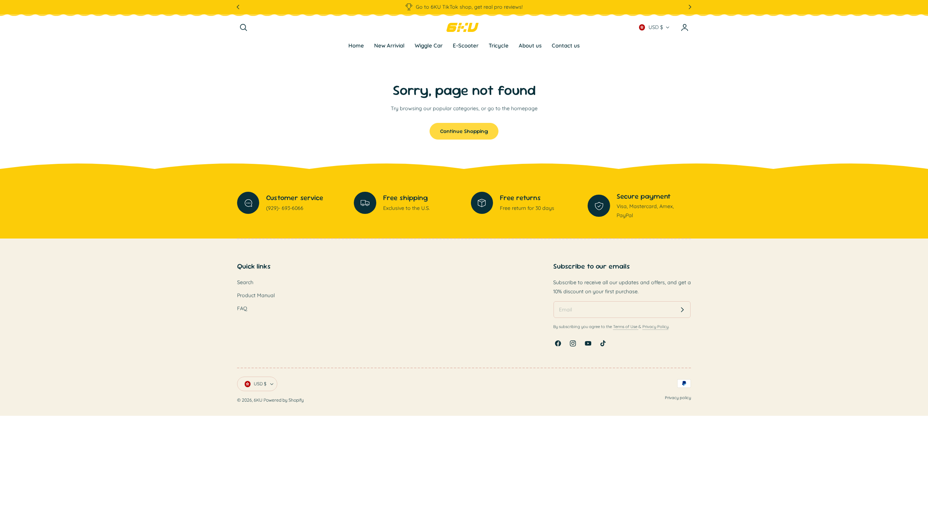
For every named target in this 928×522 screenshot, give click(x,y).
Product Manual (256, 296)
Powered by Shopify (284, 400)
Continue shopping (464, 131)
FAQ (242, 309)
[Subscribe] (682, 309)
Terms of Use (625, 327)
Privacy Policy (655, 327)
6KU (258, 400)
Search (245, 282)
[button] (243, 27)
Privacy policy (678, 397)
